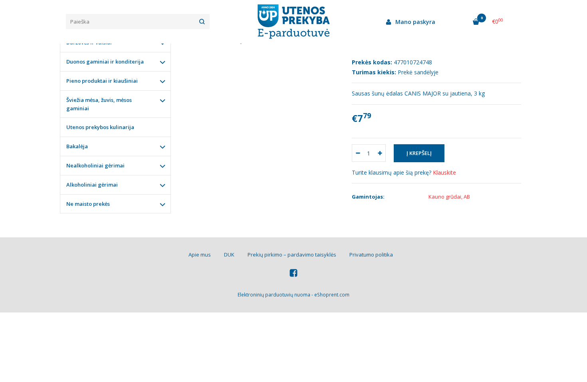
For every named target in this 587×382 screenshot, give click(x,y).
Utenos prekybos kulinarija (100, 127)
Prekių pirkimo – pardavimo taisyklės (292, 254)
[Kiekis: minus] (357, 153)
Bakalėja (77, 146)
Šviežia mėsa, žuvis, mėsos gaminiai (99, 104)
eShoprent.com (331, 294)
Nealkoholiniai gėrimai (95, 165)
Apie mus (199, 254)
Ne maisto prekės (88, 203)
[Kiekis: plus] (380, 153)
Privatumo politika (371, 254)
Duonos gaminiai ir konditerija (105, 61)
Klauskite (444, 172)
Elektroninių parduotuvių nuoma (274, 294)
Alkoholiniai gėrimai (92, 184)
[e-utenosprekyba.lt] (293, 21)
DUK (229, 254)
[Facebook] (293, 274)
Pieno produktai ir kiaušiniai (102, 80)
